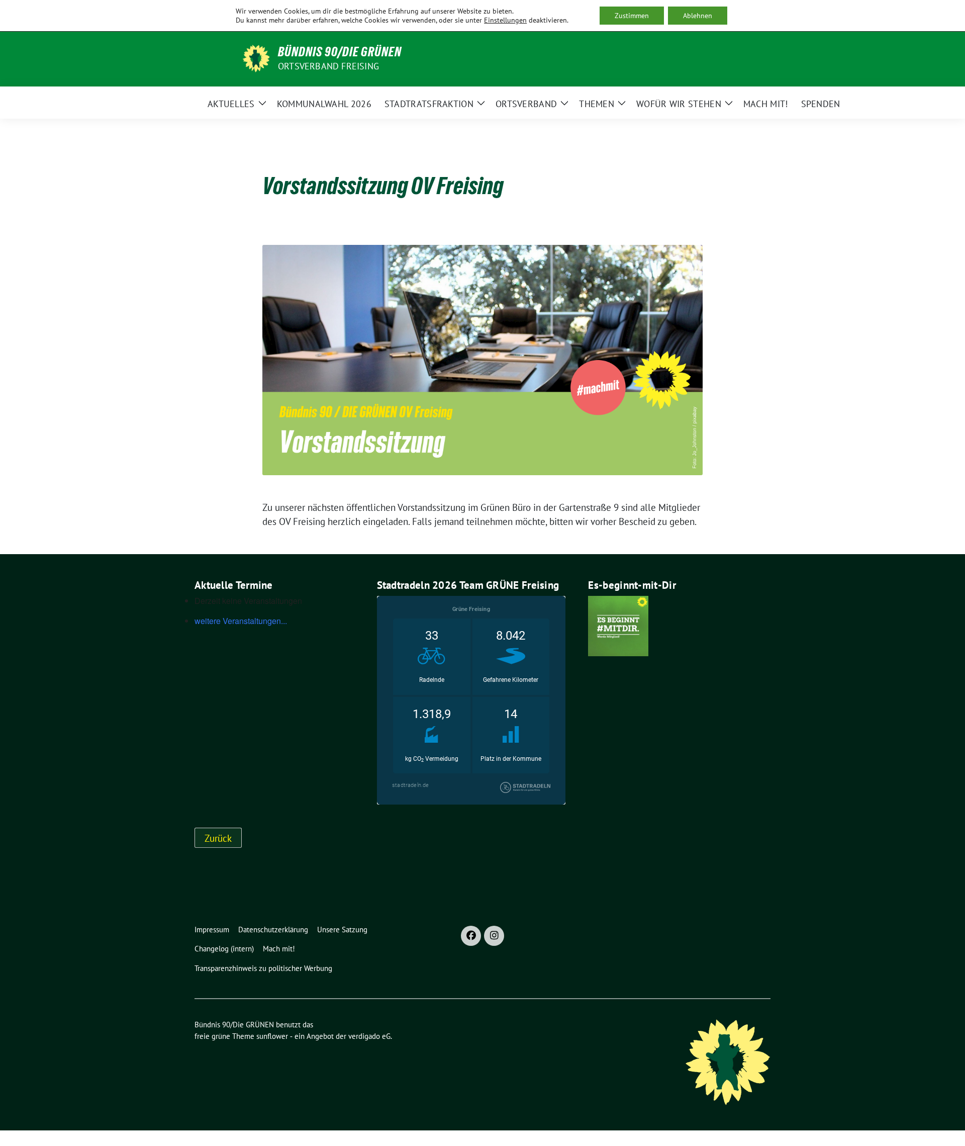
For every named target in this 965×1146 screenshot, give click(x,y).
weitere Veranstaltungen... (241, 621)
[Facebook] (471, 936)
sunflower (272, 1036)
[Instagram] (494, 936)
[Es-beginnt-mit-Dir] (618, 625)
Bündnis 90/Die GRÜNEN (340, 51)
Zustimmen (632, 15)
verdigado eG (369, 1036)
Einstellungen (505, 20)
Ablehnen (697, 15)
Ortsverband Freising (328, 66)
